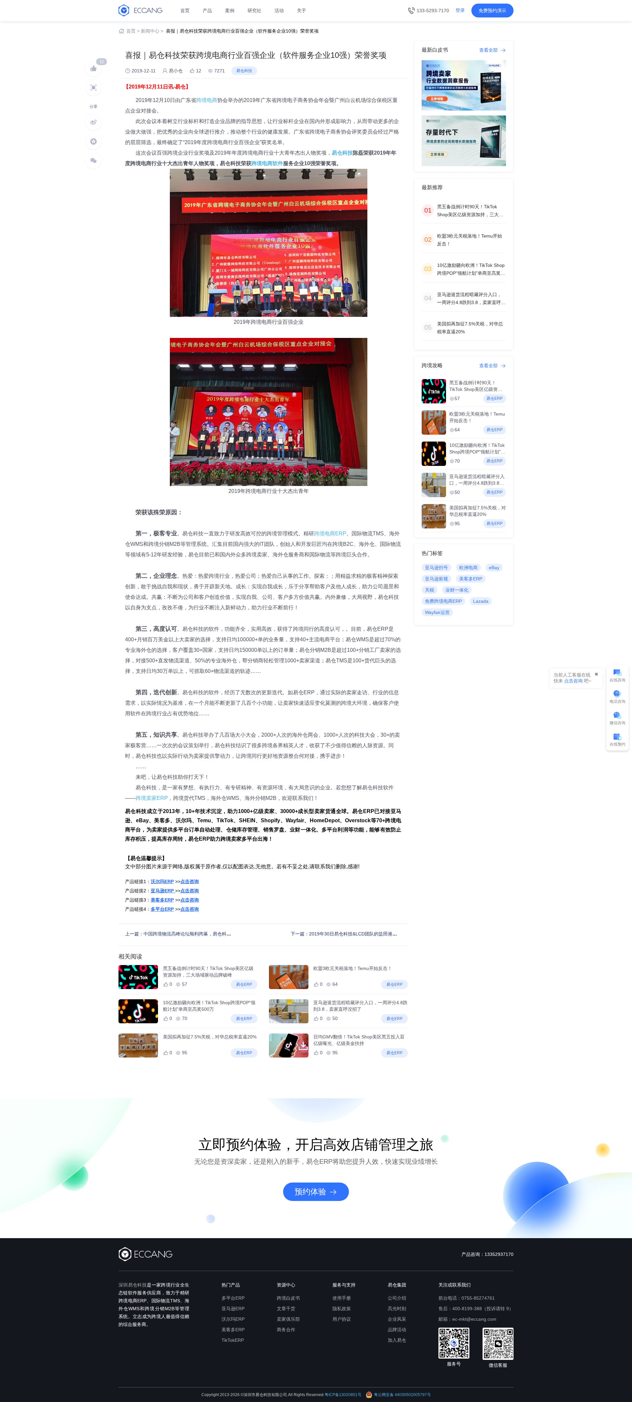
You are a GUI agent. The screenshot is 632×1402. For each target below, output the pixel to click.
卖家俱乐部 (288, 1319)
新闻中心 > (152, 31)
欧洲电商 (468, 567)
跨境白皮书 (288, 1298)
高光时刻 (397, 1308)
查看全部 (489, 50)
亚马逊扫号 (436, 567)
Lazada (480, 601)
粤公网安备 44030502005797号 (402, 1394)
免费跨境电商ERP (443, 601)
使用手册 (341, 1298)
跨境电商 (206, 100)
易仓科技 (342, 153)
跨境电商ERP (330, 533)
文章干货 (286, 1308)
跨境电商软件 (267, 163)
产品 (207, 10)
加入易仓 (397, 1340)
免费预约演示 (492, 10)
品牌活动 (397, 1329)
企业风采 (397, 1319)
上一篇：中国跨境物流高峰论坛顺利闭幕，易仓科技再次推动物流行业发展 (201, 933)
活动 (279, 10)
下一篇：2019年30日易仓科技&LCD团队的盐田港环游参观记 (353, 933)
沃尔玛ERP (233, 1319)
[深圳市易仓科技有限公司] (140, 10)
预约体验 (310, 1191)
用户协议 (341, 1319)
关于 (301, 10)
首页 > (133, 31)
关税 (429, 590)
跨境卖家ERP (152, 798)
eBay (494, 567)
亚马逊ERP (233, 1308)
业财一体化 (456, 590)
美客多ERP (470, 578)
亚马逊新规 (436, 578)
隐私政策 (341, 1308)
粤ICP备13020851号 (343, 1394)
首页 (185, 10)
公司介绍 (397, 1298)
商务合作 (286, 1329)
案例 (229, 10)
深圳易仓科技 (132, 1284)
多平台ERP (233, 1298)
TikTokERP (233, 1340)
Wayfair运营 (437, 612)
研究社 (254, 10)
